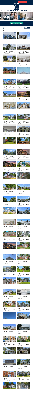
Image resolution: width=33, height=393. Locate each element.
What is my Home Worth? (16, 23)
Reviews (21, 10)
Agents (30, 10)
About (16, 10)
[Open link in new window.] (14, 3)
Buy (2, 10)
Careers (25, 10)
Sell (5, 10)
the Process (22, 2)
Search (12, 10)
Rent (8, 10)
